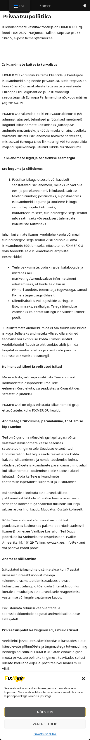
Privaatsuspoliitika (45, 734)
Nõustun (45, 712)
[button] (83, 679)
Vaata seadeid (45, 724)
